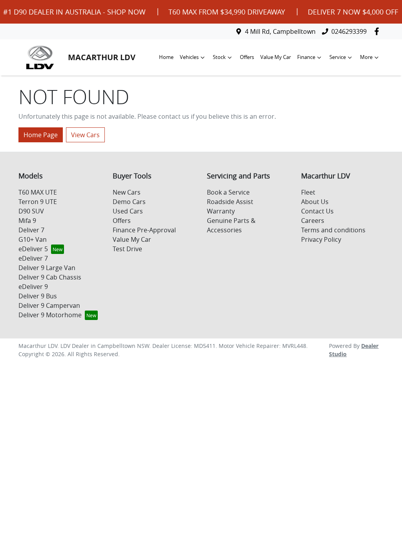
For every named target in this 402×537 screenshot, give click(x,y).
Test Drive (127, 249)
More (366, 57)
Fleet (308, 192)
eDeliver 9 (33, 286)
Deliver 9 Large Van (46, 267)
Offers (247, 57)
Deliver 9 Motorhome (50, 315)
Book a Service (228, 192)
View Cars (85, 135)
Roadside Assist (230, 201)
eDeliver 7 (33, 258)
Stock (219, 57)
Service (337, 57)
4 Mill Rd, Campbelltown (280, 31)
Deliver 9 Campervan (49, 305)
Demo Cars (129, 201)
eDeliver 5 (33, 249)
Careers (312, 220)
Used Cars (128, 211)
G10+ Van (32, 239)
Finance (306, 57)
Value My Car (275, 57)
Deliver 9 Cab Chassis (49, 277)
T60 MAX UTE (37, 192)
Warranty (221, 211)
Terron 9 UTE (37, 201)
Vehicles (189, 57)
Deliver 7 (31, 230)
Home (166, 57)
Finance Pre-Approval (144, 230)
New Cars (127, 192)
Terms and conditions (333, 230)
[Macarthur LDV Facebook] (378, 31)
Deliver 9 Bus (37, 296)
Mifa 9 (27, 220)
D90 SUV (31, 211)
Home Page (41, 135)
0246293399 (349, 31)
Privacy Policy (321, 239)
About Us (315, 201)
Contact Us (317, 211)
